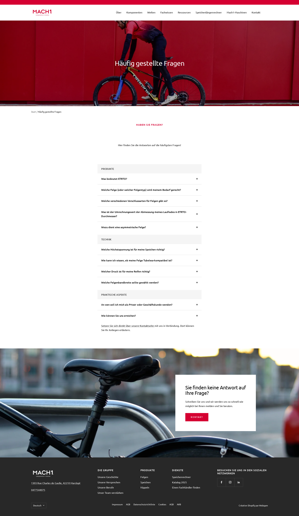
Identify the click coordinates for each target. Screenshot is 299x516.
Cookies (162, 504)
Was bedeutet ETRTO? (114, 178)
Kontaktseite (147, 325)
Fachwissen (166, 12)
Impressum (117, 504)
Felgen (144, 476)
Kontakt (256, 12)
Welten (151, 12)
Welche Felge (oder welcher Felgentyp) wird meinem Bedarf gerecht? (141, 189)
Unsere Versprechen (109, 482)
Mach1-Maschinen (237, 12)
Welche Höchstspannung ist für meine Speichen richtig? (133, 249)
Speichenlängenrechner (209, 12)
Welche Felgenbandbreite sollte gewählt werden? (130, 282)
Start (33, 111)
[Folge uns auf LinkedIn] (238, 482)
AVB (179, 504)
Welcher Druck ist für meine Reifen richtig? (125, 271)
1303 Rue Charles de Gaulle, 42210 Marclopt (55, 483)
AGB (128, 504)
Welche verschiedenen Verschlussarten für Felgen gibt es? (134, 200)
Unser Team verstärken (110, 492)
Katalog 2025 (179, 482)
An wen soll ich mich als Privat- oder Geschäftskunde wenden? (136, 304)
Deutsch (37, 505)
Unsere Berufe (106, 487)
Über (118, 12)
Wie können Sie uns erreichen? (118, 315)
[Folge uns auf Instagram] (230, 482)
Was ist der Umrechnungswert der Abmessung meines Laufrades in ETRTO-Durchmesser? (144, 214)
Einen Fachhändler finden (186, 487)
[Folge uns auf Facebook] (221, 482)
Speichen (145, 482)
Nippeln (144, 487)
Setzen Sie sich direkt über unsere (120, 325)
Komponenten (134, 12)
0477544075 (38, 489)
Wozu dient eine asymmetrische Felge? (123, 227)
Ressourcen (184, 12)
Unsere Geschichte (108, 476)
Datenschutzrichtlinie (144, 504)
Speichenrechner (181, 476)
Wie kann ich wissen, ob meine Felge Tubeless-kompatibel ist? (136, 260)
